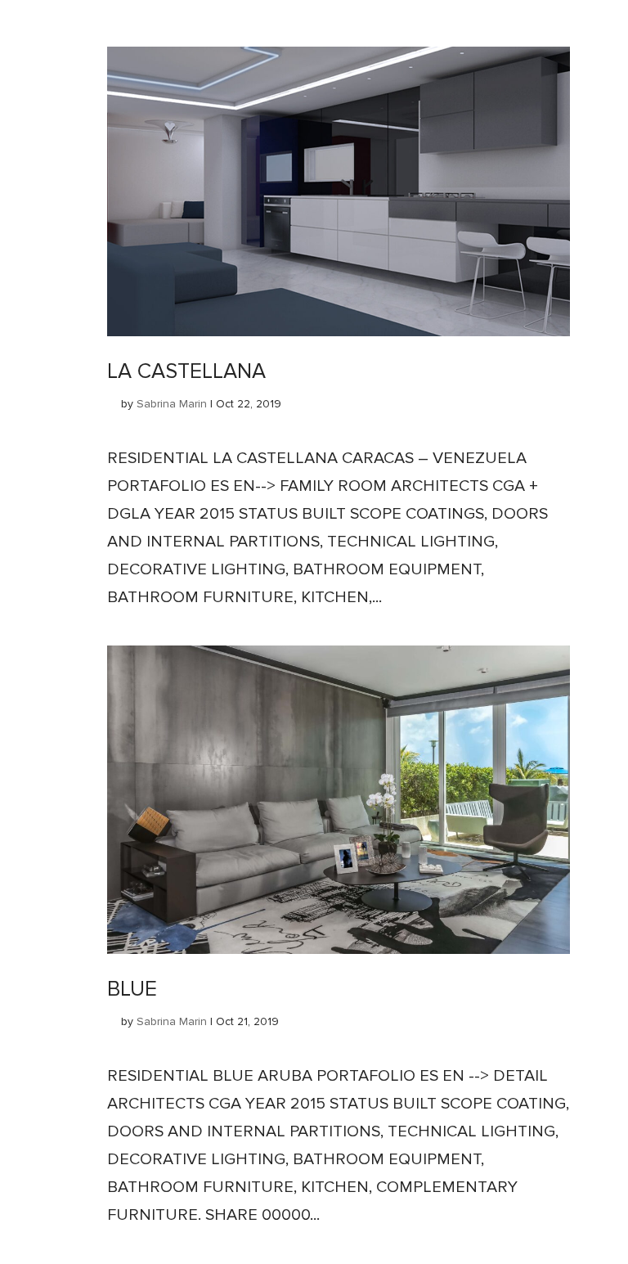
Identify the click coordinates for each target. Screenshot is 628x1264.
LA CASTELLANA (186, 371)
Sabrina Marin (172, 404)
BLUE (132, 989)
